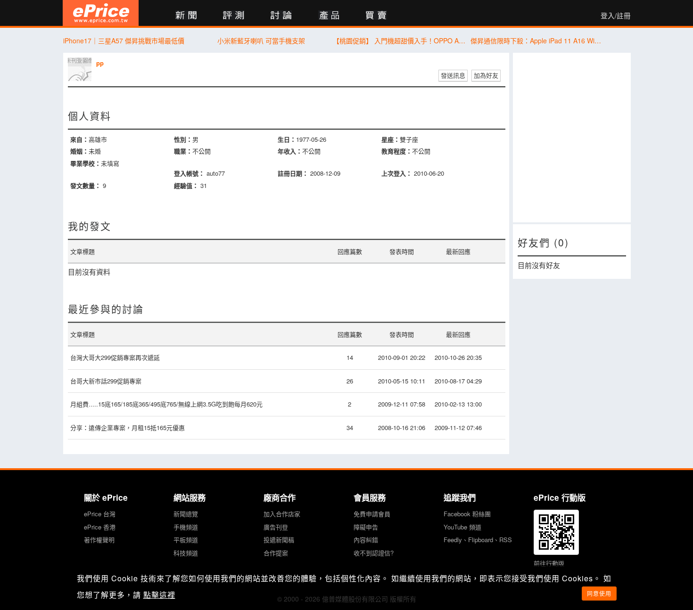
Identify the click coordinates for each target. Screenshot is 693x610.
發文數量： (85, 185)
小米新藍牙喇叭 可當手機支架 (261, 40)
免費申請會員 (372, 513)
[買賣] (376, 16)
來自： (79, 139)
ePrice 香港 (100, 526)
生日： (287, 139)
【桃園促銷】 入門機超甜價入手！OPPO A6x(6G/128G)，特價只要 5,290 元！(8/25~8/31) (399, 40)
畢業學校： (85, 163)
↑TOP (655, 553)
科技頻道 (185, 552)
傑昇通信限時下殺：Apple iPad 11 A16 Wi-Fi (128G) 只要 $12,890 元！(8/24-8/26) (536, 40)
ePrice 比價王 (101, 13)
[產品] (328, 16)
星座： (390, 139)
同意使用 (599, 593)
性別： (183, 139)
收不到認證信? (374, 552)
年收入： (290, 150)
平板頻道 (185, 539)
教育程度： (396, 150)
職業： (183, 150)
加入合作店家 (282, 513)
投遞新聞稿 (279, 539)
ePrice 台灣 (100, 513)
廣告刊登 (276, 526)
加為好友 (486, 75)
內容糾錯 (366, 539)
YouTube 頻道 (462, 526)
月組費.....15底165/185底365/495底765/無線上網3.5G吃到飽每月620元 (166, 403)
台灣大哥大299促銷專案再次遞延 (115, 357)
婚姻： (79, 150)
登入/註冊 (616, 15)
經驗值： (186, 185)
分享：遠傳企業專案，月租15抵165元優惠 (127, 427)
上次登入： (396, 173)
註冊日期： (293, 173)
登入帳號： (189, 173)
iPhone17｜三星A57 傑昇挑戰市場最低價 (123, 40)
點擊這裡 (159, 594)
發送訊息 (453, 75)
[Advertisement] (572, 137)
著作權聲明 (99, 539)
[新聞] (186, 16)
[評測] (233, 16)
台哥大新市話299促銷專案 (105, 380)
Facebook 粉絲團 (467, 513)
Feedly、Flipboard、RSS (478, 539)
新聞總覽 (185, 513)
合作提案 (276, 552)
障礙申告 (366, 526)
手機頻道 (185, 526)
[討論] (281, 16)
